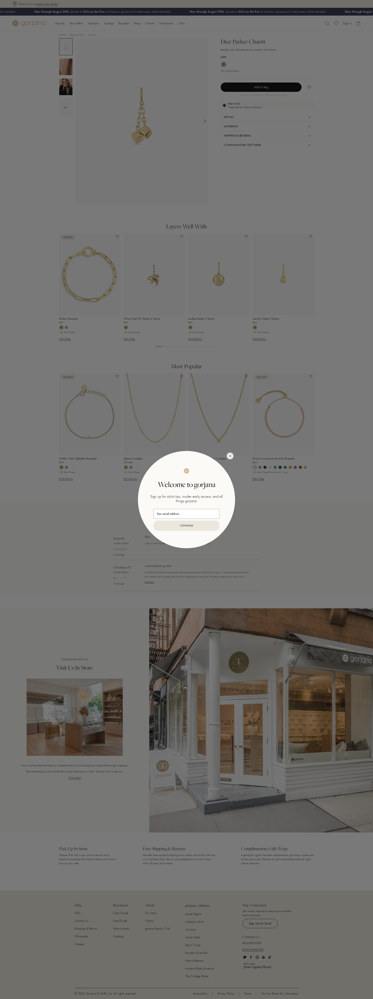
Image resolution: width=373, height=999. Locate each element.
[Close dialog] (230, 456)
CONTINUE (186, 525)
